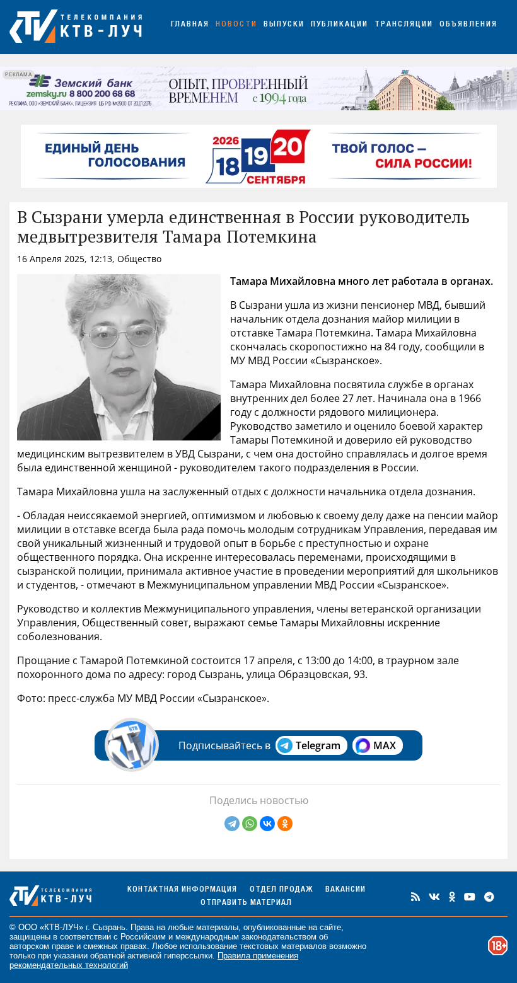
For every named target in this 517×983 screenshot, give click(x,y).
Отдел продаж (281, 890)
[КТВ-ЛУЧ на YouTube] (469, 896)
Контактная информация (182, 890)
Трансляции (404, 25)
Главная (190, 25)
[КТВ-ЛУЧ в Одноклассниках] (452, 896)
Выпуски (284, 25)
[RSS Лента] (415, 896)
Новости (236, 25)
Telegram (318, 745)
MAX (384, 745)
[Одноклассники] (285, 823)
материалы (217, 927)
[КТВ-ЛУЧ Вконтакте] (434, 896)
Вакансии (345, 890)
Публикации (339, 25)
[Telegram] (232, 823)
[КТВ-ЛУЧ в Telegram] (489, 896)
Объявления (468, 25)
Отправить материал (246, 903)
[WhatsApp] (249, 823)
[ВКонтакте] (267, 823)
